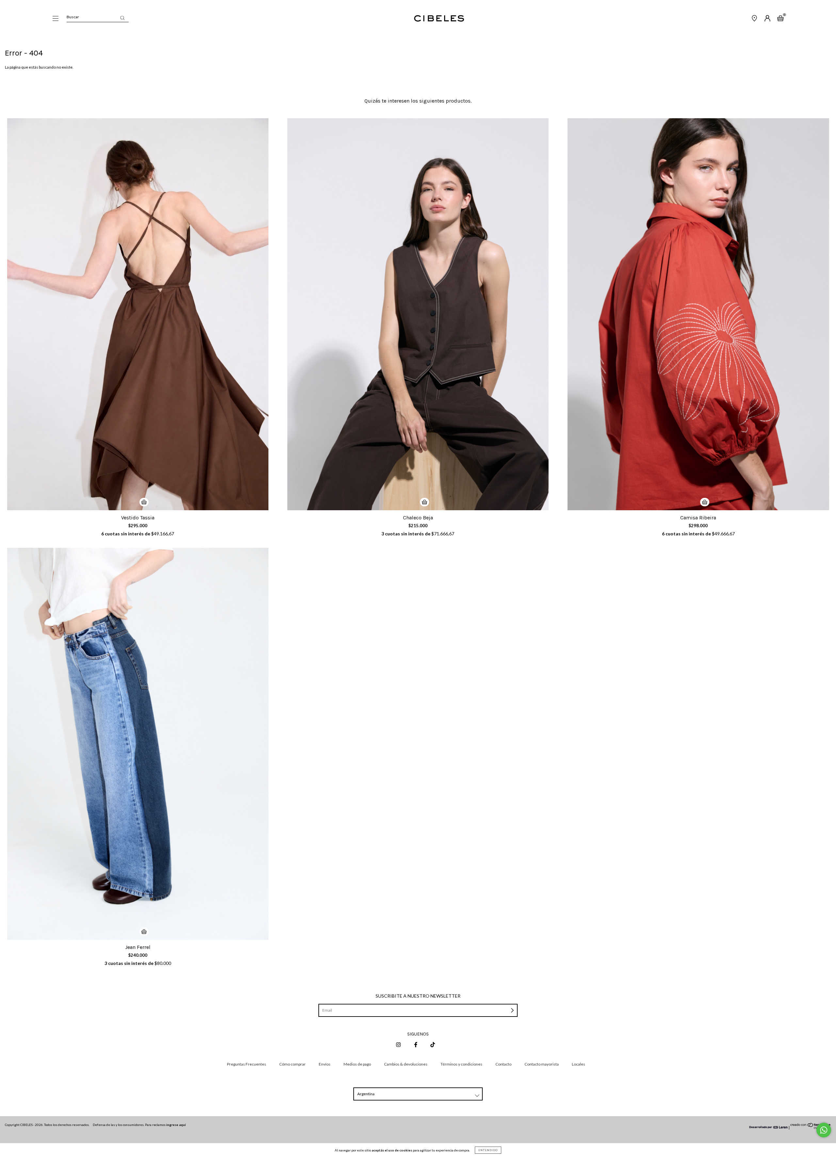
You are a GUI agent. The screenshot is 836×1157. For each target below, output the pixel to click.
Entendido (488, 1150)
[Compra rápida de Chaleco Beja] (424, 502)
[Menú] (55, 19)
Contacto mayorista (541, 1064)
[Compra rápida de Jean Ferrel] (144, 931)
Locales (578, 1064)
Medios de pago (357, 1064)
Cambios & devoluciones (405, 1064)
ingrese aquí (176, 1125)
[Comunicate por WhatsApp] (823, 1130)
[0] (780, 19)
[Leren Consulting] (768, 1127)
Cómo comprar (292, 1064)
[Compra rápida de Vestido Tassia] (144, 502)
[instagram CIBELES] (399, 1044)
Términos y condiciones (461, 1064)
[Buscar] (122, 17)
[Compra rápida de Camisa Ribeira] (704, 502)
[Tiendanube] (810, 1127)
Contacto (503, 1064)
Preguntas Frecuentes (246, 1064)
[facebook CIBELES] (416, 1044)
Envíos (324, 1064)
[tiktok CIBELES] (433, 1044)
